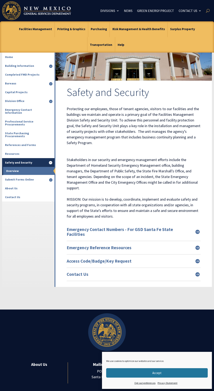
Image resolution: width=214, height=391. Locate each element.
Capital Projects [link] (16, 92)
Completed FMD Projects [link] (22, 74)
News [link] (128, 11)
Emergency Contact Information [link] (18, 111)
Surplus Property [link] (182, 29)
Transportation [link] (101, 45)
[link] (36, 10)
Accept (157, 373)
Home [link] (9, 57)
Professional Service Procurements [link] (19, 123)
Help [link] (121, 45)
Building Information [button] (19, 66)
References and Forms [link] (20, 145)
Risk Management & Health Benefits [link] (138, 29)
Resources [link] (12, 154)
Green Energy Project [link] (155, 11)
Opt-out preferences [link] (144, 383)
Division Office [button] (14, 101)
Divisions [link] (107, 11)
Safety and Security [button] (18, 162)
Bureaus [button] (10, 83)
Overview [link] (12, 171)
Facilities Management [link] (35, 29)
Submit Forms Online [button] (19, 179)
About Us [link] (11, 188)
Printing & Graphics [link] (71, 29)
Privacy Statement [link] (167, 383)
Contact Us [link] (188, 11)
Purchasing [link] (99, 29)
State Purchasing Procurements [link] (17, 134)
